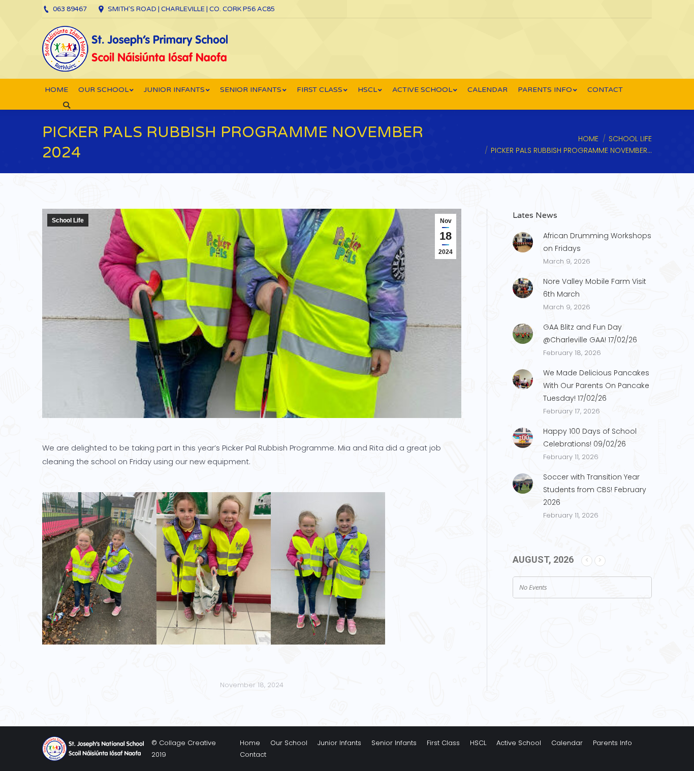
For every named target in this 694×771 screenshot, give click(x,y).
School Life (630, 139)
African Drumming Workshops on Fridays (597, 242)
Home (588, 139)
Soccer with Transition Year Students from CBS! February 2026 (594, 489)
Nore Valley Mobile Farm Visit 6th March (594, 287)
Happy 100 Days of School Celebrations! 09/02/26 (590, 437)
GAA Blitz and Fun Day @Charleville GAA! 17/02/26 (590, 333)
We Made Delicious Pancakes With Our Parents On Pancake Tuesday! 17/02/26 (596, 385)
